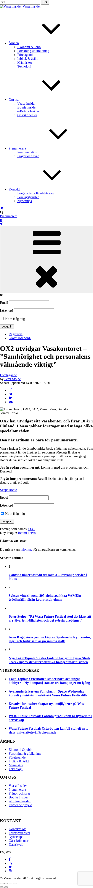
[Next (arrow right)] (6, 887)
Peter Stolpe (12, 379)
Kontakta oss (17, 829)
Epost (4, 497)
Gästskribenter (27, 115)
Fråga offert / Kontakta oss (35, 193)
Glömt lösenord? (20, 338)
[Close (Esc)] (1, 883)
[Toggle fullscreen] (10, 883)
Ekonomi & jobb (20, 749)
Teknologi (24, 66)
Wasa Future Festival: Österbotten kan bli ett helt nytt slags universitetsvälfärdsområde (48, 730)
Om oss (14, 99)
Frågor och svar (28, 156)
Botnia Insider (27, 107)
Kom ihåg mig (14, 319)
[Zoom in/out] (14, 883)
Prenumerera (17, 148)
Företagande (25, 55)
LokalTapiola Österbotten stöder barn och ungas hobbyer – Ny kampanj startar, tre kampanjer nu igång (49, 681)
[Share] (6, 883)
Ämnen (14, 43)
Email (4, 302)
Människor (24, 62)
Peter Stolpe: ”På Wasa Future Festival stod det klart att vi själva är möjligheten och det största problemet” (50, 618)
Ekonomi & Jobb (29, 47)
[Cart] (1, 208)
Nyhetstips (24, 201)
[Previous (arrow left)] (1, 887)
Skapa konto (8, 490)
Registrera (15, 334)
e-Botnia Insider (28, 111)
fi (1, 220)
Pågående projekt (20, 805)
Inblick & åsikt (27, 58)
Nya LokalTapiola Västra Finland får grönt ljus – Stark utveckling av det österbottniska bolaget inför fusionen (49, 660)
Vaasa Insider (31, 6)
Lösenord (6, 310)
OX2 (31, 529)
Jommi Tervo (27, 533)
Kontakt (14, 189)
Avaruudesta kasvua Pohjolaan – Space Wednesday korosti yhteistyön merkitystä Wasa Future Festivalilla (48, 693)
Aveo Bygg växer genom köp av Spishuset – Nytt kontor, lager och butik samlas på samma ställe (50, 639)
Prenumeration (27, 152)
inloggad (26, 549)
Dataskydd (16, 844)
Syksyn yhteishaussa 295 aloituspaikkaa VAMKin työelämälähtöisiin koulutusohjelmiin (45, 597)
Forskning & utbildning (33, 51)
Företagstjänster (28, 197)
